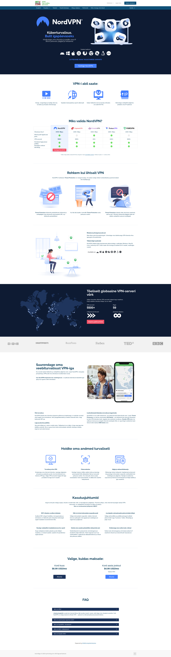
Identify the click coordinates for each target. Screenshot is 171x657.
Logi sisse (118, 3)
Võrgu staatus (75, 8)
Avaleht (38, 8)
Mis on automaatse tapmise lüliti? (64, 620)
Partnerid (85, 8)
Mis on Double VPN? (60, 634)
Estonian (109, 3)
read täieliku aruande (89, 154)
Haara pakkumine (95, 322)
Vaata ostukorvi (130, 3)
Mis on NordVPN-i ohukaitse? (62, 624)
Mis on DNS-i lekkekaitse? (61, 629)
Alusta (59, 577)
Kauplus (46, 8)
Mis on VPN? (57, 609)
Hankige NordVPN (85, 66)
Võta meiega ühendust (98, 8)
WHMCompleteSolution (89, 643)
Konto (132, 8)
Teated (55, 8)
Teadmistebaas (64, 8)
